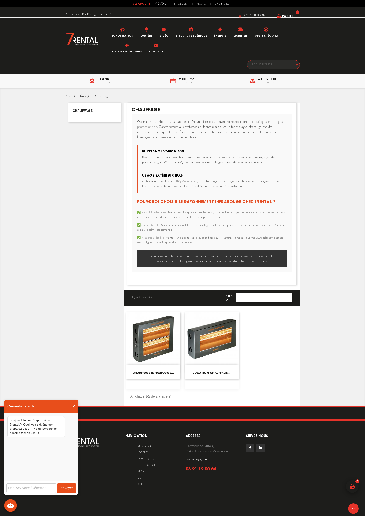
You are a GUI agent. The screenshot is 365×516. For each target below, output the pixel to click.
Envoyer (66, 488)
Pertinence (264, 297)
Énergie (220, 35)
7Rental (160, 4)
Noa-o (201, 4)
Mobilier (240, 35)
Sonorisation (122, 35)
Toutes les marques (127, 51)
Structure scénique (191, 35)
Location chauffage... (212, 373)
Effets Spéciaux (266, 35)
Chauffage (83, 110)
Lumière (147, 35)
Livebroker (223, 4)
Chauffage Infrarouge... (153, 373)
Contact (156, 51)
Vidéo (164, 35)
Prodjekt (181, 4)
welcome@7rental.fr (199, 459)
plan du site (141, 477)
